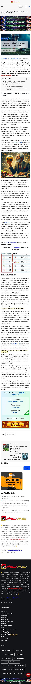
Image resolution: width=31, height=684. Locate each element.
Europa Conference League (8, 629)
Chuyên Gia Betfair (7, 654)
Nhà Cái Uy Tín (19, 669)
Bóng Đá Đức (4, 617)
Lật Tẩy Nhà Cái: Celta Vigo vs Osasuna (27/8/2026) (15, 500)
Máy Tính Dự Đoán (6, 633)
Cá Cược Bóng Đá (19, 658)
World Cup (4, 640)
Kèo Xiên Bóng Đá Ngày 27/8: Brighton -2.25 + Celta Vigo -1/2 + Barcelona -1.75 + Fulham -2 (15, 511)
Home (2, 11)
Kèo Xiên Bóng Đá (7, 665)
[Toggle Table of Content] (27, 79)
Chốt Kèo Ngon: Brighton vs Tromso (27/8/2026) (14, 503)
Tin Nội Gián (4, 38)
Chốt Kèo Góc (20, 654)
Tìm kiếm (4, 463)
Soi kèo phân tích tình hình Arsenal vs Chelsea (14, 81)
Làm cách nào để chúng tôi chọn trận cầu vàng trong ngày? (16, 89)
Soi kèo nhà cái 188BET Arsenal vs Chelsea (14, 83)
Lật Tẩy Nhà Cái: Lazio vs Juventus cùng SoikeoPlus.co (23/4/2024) (18, 449)
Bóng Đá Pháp (5, 619)
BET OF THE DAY (7, 650)
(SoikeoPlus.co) (5, 58)
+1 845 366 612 (10, 553)
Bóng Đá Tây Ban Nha (7, 621)
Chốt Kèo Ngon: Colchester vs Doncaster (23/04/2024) (12, 457)
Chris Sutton (18, 650)
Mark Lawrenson (7, 669)
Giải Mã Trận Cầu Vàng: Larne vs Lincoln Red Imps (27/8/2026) (14, 506)
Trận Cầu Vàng (14, 58)
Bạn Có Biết (4, 611)
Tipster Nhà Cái (6, 673)
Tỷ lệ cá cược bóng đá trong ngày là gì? (15, 86)
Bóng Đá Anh (4, 615)
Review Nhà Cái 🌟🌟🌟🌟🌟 (9, 635)
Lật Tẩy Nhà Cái (19, 665)
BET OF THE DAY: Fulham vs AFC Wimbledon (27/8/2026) (13, 497)
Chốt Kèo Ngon (6, 658)
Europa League (5, 631)
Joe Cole (4, 662)
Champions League (6, 625)
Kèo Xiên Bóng (14, 662)
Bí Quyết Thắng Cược (7, 613)
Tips (28, 674)
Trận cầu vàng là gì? (8, 85)
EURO (2, 627)
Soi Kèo (3, 636)
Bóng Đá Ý (4, 623)
